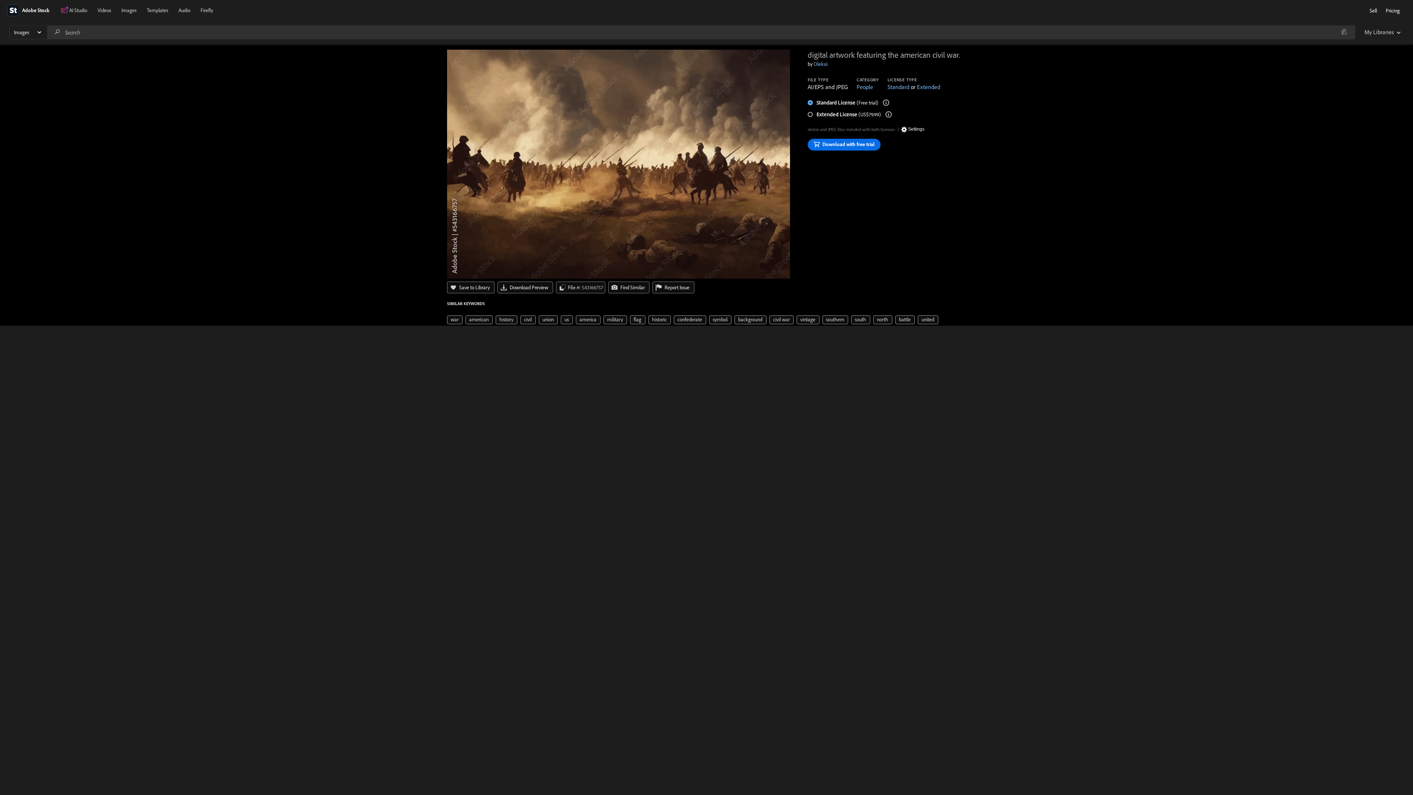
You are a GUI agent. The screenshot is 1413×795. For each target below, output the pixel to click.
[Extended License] (888, 114)
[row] (455, 319)
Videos (104, 10)
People (865, 87)
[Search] (57, 32)
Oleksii (821, 64)
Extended (928, 87)
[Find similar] (1344, 32)
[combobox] (701, 32)
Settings (916, 129)
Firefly (207, 10)
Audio (184, 10)
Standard (898, 87)
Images (129, 10)
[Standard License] (886, 103)
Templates (157, 10)
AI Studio (78, 10)
